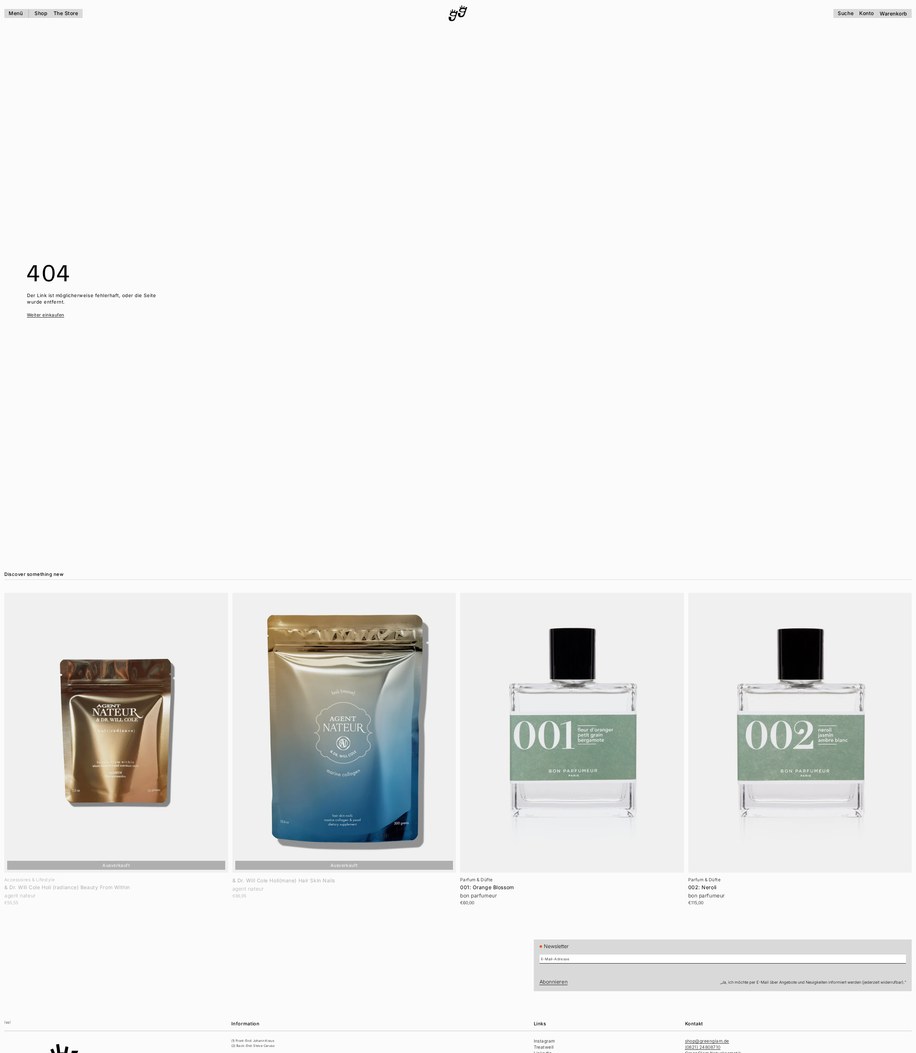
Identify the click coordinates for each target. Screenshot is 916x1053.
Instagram (544, 1041)
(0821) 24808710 (703, 1047)
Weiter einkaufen (45, 315)
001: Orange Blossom (487, 887)
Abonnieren (554, 982)
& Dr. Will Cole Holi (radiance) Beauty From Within (67, 887)
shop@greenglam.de (707, 1041)
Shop (40, 13)
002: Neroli (702, 887)
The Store (66, 13)
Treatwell (544, 1047)
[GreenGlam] (458, 13)
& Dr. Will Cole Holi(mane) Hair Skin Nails (284, 880)
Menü (16, 13)
